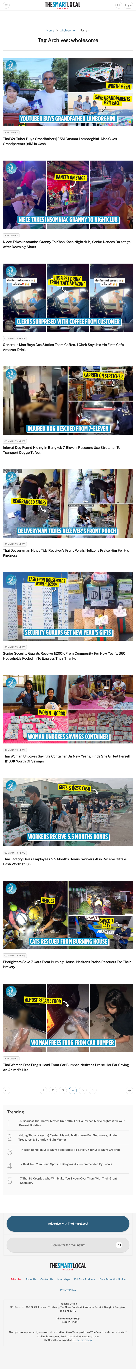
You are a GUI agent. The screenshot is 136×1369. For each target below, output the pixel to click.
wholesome (67, 30)
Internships (63, 1279)
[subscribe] (119, 1245)
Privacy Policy (68, 1290)
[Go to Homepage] (62, 5)
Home (50, 30)
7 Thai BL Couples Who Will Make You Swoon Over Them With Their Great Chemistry (68, 1180)
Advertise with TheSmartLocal (68, 1223)
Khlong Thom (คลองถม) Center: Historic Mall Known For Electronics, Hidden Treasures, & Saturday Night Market (68, 1137)
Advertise (16, 1279)
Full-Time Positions (84, 1279)
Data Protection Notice (113, 1279)
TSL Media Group (82, 1340)
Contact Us (46, 1279)
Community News (14, 338)
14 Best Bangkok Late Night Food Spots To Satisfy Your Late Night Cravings (70, 1149)
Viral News (11, 132)
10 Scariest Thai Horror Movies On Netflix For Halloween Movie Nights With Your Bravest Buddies (71, 1123)
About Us (31, 1279)
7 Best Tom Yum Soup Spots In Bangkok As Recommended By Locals (66, 1164)
